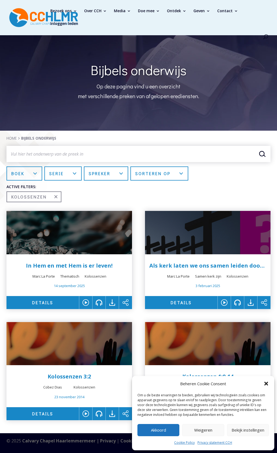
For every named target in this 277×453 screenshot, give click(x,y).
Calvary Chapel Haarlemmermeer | (61, 441)
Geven (199, 11)
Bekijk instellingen (248, 430)
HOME (11, 138)
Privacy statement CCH (214, 442)
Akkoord (158, 430)
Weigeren (203, 430)
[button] (266, 383)
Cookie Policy (184, 442)
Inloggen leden (64, 24)
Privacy (108, 441)
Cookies (129, 441)
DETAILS (42, 302)
